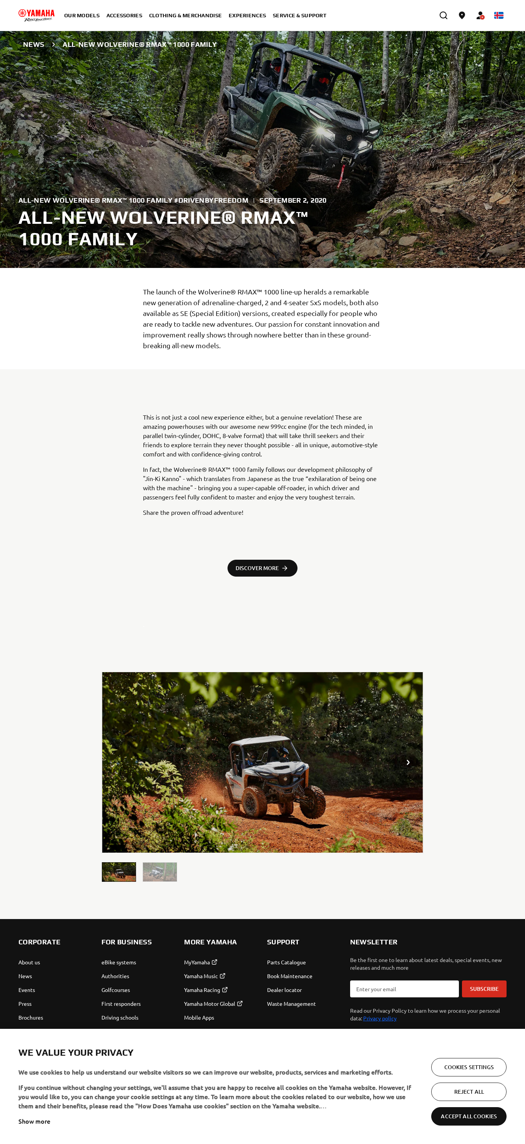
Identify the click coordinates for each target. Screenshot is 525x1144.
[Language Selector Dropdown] (499, 15)
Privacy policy (380, 1018)
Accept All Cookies (469, 1116)
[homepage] (36, 15)
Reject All (469, 1091)
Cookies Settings (469, 1067)
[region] (262, 1086)
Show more (34, 1121)
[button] (119, 872)
